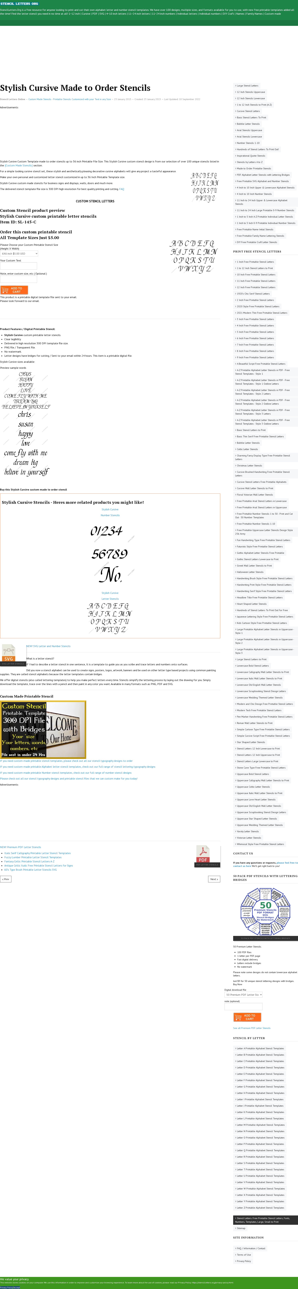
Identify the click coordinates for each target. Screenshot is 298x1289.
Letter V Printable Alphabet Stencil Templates (260, 1182)
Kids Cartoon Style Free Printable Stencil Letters (262, 623)
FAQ (121, 189)
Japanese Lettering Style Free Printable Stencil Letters (265, 616)
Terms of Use (244, 1254)
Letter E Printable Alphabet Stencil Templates (260, 1073)
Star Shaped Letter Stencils (251, 742)
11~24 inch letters (139, 13)
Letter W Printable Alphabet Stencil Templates (261, 1188)
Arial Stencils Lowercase (249, 136)
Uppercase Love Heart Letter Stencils (256, 799)
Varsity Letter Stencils (248, 831)
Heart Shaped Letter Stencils (252, 603)
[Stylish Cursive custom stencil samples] (26, 424)
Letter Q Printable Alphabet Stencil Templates (261, 1150)
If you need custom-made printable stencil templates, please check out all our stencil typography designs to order (66, 760)
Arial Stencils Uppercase (249, 130)
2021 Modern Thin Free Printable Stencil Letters (262, 312)
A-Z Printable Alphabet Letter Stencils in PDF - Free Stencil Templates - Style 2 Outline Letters (262, 402)
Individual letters (187, 13)
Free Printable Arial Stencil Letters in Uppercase (262, 507)
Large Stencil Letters (247, 85)
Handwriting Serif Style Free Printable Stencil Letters (264, 591)
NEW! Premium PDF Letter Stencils (20, 847)
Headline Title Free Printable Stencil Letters (260, 597)
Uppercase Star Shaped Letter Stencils (257, 818)
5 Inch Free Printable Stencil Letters (255, 331)
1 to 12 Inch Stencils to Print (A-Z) (254, 104)
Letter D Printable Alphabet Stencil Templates (260, 1067)
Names (240, 13)
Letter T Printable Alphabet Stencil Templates (260, 1169)
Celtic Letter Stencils (247, 449)
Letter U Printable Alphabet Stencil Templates (260, 1175)
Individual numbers (210, 13)
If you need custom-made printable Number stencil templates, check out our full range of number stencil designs (66, 772)
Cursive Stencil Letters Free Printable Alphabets (261, 481)
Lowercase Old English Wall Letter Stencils (259, 684)
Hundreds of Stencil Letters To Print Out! (258, 149)
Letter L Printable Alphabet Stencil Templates (260, 1118)
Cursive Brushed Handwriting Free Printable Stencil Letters (262, 473)
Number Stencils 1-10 (248, 143)
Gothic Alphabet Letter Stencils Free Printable (260, 552)
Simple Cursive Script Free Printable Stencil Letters (263, 735)
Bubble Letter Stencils (248, 123)
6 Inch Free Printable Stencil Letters (255, 338)
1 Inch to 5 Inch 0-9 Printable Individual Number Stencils (266, 223)
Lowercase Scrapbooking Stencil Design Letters (261, 691)
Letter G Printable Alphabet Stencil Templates (260, 1086)
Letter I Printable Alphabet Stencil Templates (260, 1099)
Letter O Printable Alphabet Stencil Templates (261, 1137)
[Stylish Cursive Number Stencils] (110, 554)
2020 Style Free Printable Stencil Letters (258, 306)
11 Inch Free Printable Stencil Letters (256, 280)
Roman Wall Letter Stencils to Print (254, 723)
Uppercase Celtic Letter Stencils (253, 786)
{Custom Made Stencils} (19, 165)
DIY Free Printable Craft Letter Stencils (257, 242)
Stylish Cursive (110, 509)
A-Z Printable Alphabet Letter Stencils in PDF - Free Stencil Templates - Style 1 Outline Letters (262, 382)
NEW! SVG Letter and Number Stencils (48, 646)
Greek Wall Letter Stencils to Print (254, 565)
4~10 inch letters (116, 13)
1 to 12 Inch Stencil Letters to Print (255, 268)
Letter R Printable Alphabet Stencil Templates (260, 1156)
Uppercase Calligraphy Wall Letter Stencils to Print (263, 780)
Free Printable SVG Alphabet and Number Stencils (263, 181)
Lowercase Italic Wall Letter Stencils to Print (259, 678)
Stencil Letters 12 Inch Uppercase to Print (258, 754)
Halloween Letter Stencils (250, 572)
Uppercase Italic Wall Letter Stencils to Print (259, 793)
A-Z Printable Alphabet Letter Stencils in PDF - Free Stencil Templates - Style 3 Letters (262, 412)
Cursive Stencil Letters (248, 111)
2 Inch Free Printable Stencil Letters (255, 300)
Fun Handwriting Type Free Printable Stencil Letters (263, 540)
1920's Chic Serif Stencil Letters (253, 293)
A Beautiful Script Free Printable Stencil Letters (261, 363)
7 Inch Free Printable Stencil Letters (255, 344)
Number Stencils (110, 515)
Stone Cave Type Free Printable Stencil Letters (261, 767)
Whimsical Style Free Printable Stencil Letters (260, 844)
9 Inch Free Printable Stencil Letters (255, 357)
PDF (94, 13)
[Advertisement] (103, 50)
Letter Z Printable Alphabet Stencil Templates (260, 1207)
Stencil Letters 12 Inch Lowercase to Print (258, 748)
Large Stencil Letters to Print (251, 659)
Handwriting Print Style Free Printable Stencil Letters (264, 584)
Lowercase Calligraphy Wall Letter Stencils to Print (263, 672)
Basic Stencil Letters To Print (251, 117)
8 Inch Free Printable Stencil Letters (255, 351)
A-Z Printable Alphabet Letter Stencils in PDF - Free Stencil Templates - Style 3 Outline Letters (262, 422)
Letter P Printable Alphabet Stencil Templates (260, 1144)
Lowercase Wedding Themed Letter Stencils (260, 697)
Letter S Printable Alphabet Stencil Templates (260, 1163)
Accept (16, 1287)
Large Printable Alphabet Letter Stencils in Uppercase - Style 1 (264, 631)
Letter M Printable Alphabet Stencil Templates (261, 1124)
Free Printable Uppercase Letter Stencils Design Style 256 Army (264, 532)
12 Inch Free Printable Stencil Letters (256, 287)
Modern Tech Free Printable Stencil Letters (259, 710)
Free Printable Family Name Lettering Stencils (260, 235)
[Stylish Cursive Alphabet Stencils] (110, 618)
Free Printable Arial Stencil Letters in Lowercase (262, 501)
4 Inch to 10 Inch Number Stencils (254, 193)
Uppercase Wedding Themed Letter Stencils (260, 825)
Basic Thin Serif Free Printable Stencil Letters (260, 436)
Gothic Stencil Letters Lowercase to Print (258, 559)
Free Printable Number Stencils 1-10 (256, 523)
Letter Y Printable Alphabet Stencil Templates (260, 1201)
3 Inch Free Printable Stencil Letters (255, 319)
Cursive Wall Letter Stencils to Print (255, 488)
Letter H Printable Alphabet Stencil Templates (260, 1093)
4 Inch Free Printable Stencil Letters (255, 325)
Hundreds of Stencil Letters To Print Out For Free (262, 610)
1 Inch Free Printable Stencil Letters (255, 261)
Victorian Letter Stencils (249, 837)
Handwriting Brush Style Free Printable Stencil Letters (264, 578)
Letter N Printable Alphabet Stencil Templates (260, 1131)
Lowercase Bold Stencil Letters (253, 665)
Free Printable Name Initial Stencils (255, 229)
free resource (34, 10)
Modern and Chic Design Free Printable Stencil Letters (265, 703)
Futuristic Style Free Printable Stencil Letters (260, 546)
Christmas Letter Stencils (249, 465)
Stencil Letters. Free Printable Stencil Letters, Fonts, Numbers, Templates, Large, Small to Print (262, 1220)
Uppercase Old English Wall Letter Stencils (259, 805)
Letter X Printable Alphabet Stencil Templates (260, 1195)
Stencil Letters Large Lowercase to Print (257, 761)
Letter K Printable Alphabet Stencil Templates (260, 1112)
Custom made (273, 13)
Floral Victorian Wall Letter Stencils (255, 494)
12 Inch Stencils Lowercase (251, 98)
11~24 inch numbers (163, 13)
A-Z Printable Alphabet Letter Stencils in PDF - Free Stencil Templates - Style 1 (262, 372)
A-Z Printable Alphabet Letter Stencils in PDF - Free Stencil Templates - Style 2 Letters (262, 392)
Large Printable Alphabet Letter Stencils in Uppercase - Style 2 (264, 641)
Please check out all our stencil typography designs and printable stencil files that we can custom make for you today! (68, 778)
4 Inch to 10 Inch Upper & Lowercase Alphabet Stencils (266, 187)
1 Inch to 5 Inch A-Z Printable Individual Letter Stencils (265, 216)
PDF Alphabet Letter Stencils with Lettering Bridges (263, 174)
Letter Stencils (110, 598)
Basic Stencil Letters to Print (251, 430)
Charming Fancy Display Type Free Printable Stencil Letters (262, 457)
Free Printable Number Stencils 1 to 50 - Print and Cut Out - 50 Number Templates (264, 515)
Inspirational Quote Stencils (251, 155)
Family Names (254, 13)
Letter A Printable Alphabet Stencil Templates (260, 1048)
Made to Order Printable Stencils (254, 168)
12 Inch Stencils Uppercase (251, 92)
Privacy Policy (244, 1261)
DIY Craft (228, 13)
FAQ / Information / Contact (251, 1248)
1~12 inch (74, 13)
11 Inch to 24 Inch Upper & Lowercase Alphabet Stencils (261, 202)
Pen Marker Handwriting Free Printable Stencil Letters (264, 716)
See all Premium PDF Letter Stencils (252, 1028)
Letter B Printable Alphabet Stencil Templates (260, 1054)
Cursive (86, 13)
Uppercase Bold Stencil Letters (253, 774)
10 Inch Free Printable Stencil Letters (256, 274)
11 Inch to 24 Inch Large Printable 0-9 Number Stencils (265, 210)
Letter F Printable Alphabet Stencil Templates (260, 1080)
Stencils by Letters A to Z (250, 162)
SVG (102, 13)
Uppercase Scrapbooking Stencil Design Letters (261, 812)
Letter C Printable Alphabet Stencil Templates (260, 1061)
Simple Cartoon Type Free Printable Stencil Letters (263, 729)
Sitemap (241, 1228)
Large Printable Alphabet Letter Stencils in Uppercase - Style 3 (264, 651)
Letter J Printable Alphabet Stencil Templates (260, 1105)
